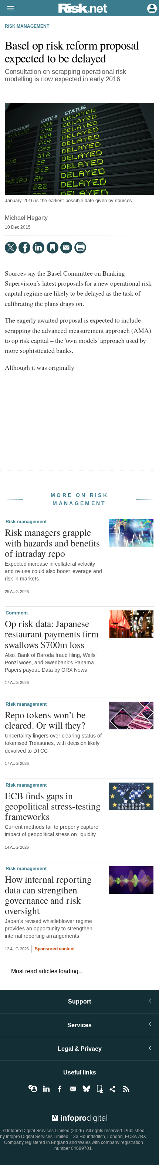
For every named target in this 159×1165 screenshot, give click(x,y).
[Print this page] (80, 247)
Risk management (27, 27)
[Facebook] (24, 247)
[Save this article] (52, 247)
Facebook (59, 1088)
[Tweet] (11, 247)
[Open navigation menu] (7, 8)
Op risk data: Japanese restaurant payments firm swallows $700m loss (52, 633)
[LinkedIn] (38, 247)
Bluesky (86, 1088)
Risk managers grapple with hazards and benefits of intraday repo (52, 542)
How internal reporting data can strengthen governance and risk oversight (48, 895)
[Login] (151, 7)
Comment (17, 613)
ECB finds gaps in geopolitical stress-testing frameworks (53, 805)
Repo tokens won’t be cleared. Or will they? (45, 719)
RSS (126, 1088)
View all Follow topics (32, 1088)
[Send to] (66, 247)
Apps (99, 1088)
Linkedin (46, 1088)
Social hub (112, 1088)
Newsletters (72, 1088)
